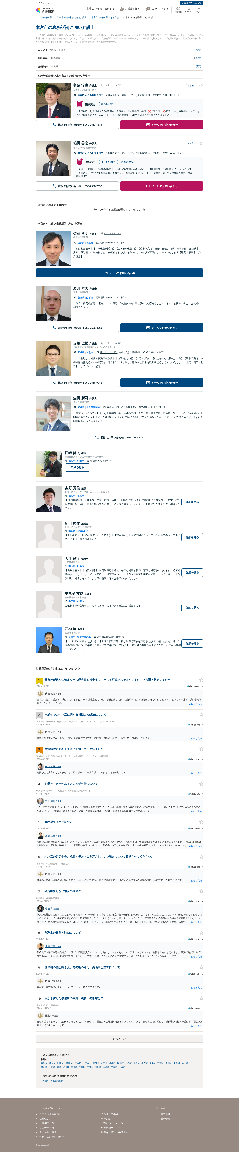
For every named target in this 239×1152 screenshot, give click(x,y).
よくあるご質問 (48, 1132)
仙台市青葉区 (93, 407)
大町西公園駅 (104, 636)
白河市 (60, 1063)
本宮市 (81, 95)
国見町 (120, 1063)
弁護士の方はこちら (191, 2)
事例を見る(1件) (108, 162)
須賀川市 (69, 1063)
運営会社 (165, 1114)
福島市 (89, 242)
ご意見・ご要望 (109, 1114)
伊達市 (96, 1063)
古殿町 (106, 1067)
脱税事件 (45, 1081)
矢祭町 (52, 1067)
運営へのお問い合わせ (51, 1136)
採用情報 (165, 1118)
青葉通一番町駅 (115, 407)
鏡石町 (144, 1063)
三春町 (114, 1067)
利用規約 (106, 1118)
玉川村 (82, 1067)
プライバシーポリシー (113, 1123)
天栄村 (152, 1063)
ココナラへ (43, 3)
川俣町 (128, 1063)
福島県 (81, 242)
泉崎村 (169, 1063)
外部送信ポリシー (111, 1127)
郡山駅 (94, 460)
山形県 (81, 297)
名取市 (89, 352)
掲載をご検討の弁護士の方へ (117, 1132)
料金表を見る (107, 104)
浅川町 (98, 1067)
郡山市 (80, 460)
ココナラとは (46, 1127)
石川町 (74, 1067)
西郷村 (160, 1063)
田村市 (88, 1063)
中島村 (177, 1063)
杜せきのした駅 (108, 352)
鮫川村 (66, 1067)
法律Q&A (44, 1118)
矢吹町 (185, 1063)
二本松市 (79, 1063)
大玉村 (136, 1063)
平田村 (90, 1067)
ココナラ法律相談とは (51, 1114)
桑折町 (112, 1063)
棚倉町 (44, 1067)
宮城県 (81, 352)
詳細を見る (77, 467)
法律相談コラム (48, 1123)
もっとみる (119, 1038)
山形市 (89, 297)
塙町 (59, 1067)
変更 (198, 49)
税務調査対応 (57, 1081)
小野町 (122, 1067)
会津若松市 (83, 531)
